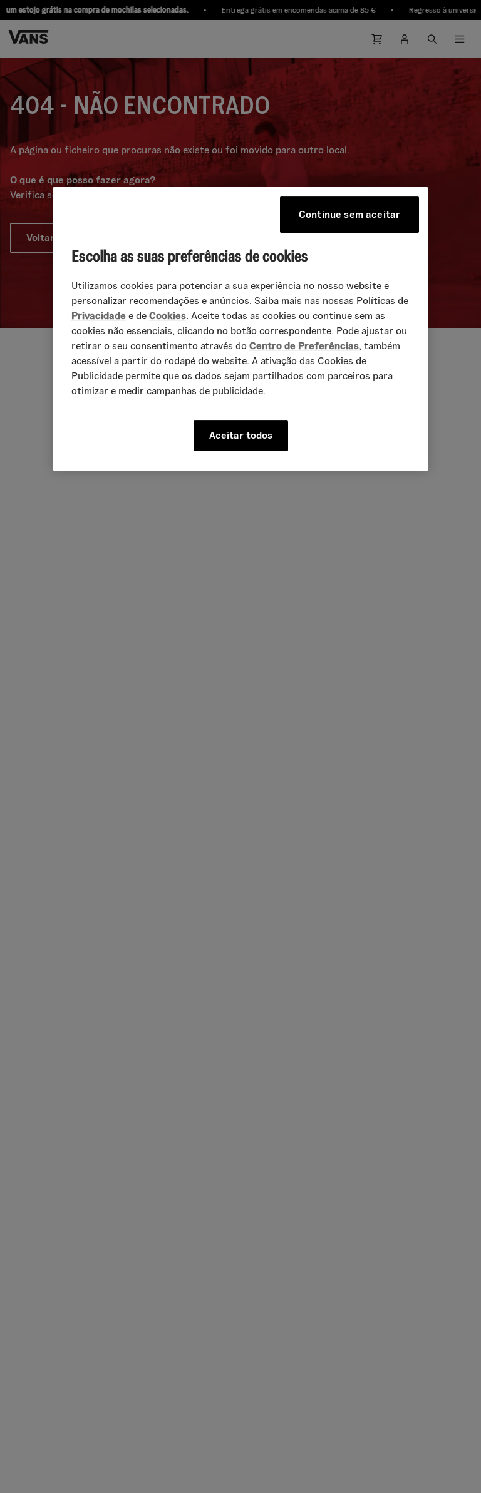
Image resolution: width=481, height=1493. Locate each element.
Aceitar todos (240, 435)
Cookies (167, 316)
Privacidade (98, 316)
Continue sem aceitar (349, 214)
